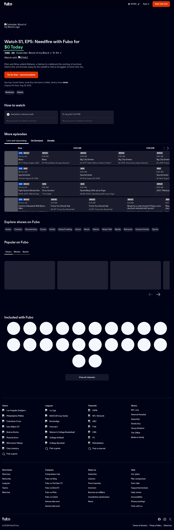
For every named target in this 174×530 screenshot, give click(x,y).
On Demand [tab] (37, 140)
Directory (168, 525)
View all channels (87, 377)
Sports (155, 229)
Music (87, 229)
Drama (20, 92)
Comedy (18, 229)
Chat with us (136, 506)
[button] (150, 294)
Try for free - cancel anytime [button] (21, 75)
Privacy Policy (155, 525)
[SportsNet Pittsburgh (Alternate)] (11, 189)
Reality (118, 229)
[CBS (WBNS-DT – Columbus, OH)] (11, 204)
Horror (78, 229)
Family (52, 229)
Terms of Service (140, 525)
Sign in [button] (146, 4)
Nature (96, 229)
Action (8, 229)
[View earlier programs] (164, 148)
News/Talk (107, 229)
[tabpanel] (87, 179)
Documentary (31, 229)
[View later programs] (168, 148)
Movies (17, 252)
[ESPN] (11, 173)
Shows (8, 252)
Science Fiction (142, 229)
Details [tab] (51, 140)
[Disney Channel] (11, 158)
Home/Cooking (65, 229)
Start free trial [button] (161, 4)
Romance (9, 92)
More (65, 83)
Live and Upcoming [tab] (17, 140)
